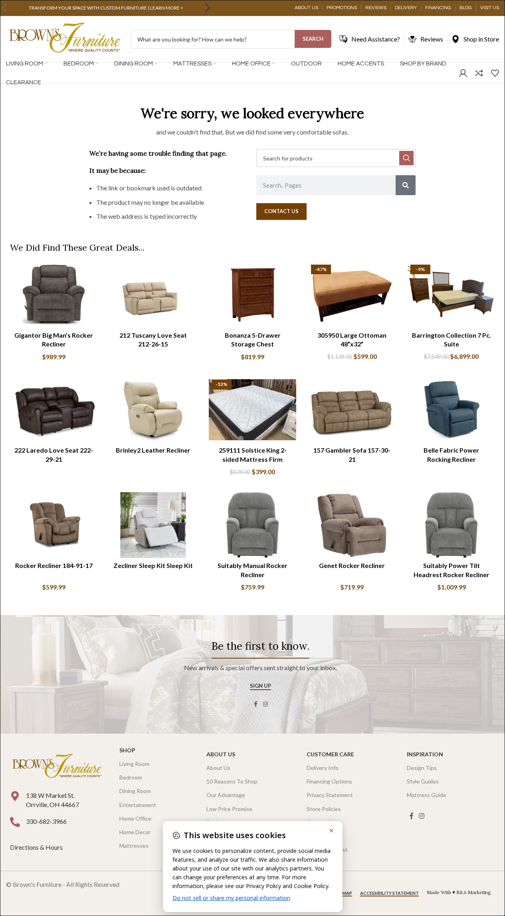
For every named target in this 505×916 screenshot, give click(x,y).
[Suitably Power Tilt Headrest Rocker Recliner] (451, 525)
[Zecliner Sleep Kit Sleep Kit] (153, 525)
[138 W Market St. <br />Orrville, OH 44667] (15, 796)
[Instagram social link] (265, 704)
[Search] (406, 185)
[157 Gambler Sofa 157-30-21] (352, 409)
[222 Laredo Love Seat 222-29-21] (53, 409)
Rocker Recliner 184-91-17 (54, 565)
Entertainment (137, 804)
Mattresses (134, 845)
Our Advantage (225, 794)
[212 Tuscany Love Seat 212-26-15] (153, 294)
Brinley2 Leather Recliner (153, 450)
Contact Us (321, 822)
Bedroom (130, 777)
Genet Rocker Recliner (352, 565)
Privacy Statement (330, 794)
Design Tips (422, 767)
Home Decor (135, 832)
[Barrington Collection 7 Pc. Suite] (451, 294)
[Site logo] (64, 38)
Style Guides (423, 781)
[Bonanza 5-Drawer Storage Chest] (252, 294)
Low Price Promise (229, 808)
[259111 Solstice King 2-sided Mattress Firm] (252, 409)
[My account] (463, 73)
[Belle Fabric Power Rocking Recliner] (451, 409)
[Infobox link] (106, 8)
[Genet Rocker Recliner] (352, 525)
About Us (220, 754)
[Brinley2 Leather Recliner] (153, 409)
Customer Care (330, 754)
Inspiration (425, 754)
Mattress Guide (426, 794)
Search (313, 39)
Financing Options (329, 781)
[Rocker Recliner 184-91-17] (53, 525)
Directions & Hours (37, 847)
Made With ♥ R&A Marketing (459, 892)
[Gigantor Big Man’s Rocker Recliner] (53, 294)
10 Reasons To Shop (231, 781)
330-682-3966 (46, 821)
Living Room (134, 763)
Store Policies (324, 808)
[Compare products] (479, 73)
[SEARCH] (406, 158)
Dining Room (135, 790)
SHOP (127, 750)
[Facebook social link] (256, 704)
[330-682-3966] (15, 822)
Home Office (135, 818)
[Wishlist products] (495, 73)
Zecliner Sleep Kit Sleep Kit (153, 565)
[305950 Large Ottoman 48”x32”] (352, 294)
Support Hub (323, 836)
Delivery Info (323, 767)
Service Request (327, 849)
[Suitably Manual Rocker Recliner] (252, 525)
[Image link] (56, 766)
